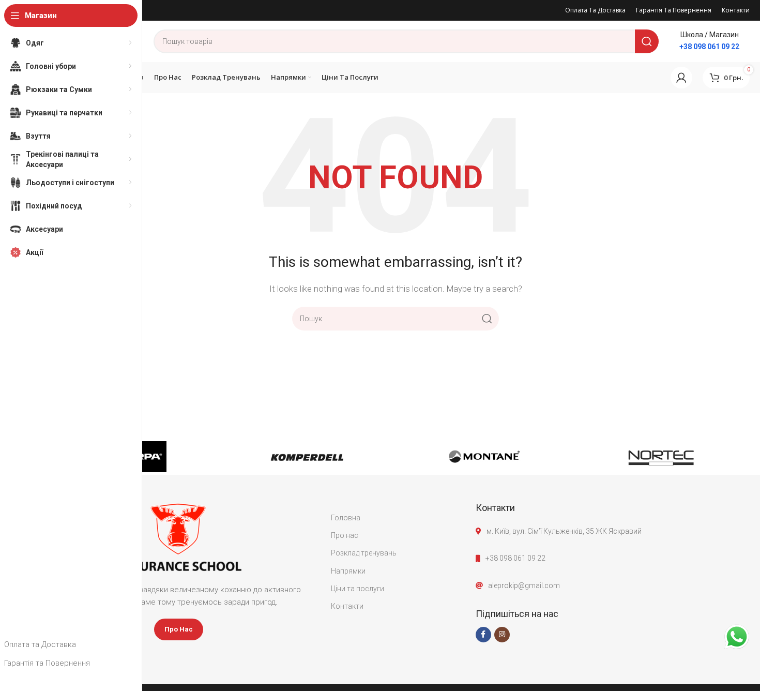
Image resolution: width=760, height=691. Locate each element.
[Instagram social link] (502, 634)
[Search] (647, 41)
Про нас (344, 535)
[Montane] (484, 457)
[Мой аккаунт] (681, 77)
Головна (345, 518)
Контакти (347, 606)
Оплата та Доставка (40, 644)
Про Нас (178, 629)
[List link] (613, 558)
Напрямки (348, 571)
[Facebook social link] (483, 634)
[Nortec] (661, 457)
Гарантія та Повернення (47, 663)
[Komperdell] (307, 457)
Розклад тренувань (364, 553)
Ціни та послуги (357, 588)
